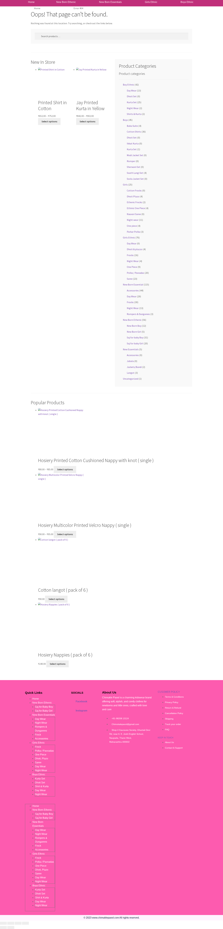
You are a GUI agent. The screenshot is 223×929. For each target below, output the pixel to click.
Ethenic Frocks (134, 202)
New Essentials (131, 349)
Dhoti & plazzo (134, 249)
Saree (130, 278)
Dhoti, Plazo (41, 758)
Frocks (130, 255)
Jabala (130, 361)
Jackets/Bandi (134, 366)
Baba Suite (132, 125)
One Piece (132, 266)
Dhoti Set (132, 96)
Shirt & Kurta (42, 786)
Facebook (81, 701)
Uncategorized (130, 378)
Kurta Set (132, 102)
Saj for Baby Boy (44, 706)
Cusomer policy (169, 692)
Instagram (81, 710)
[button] (67, 2)
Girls (125, 184)
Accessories (133, 290)
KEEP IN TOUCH (165, 738)
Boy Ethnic (128, 84)
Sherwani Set (133, 166)
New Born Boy (134, 325)
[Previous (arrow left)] (3, 927)
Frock (38, 734)
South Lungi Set (135, 172)
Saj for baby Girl (135, 343)
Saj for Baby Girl (43, 710)
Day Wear (131, 90)
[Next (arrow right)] (10, 927)
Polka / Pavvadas (135, 272)
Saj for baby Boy (135, 337)
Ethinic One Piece (136, 208)
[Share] (18, 923)
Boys (125, 119)
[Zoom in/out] (3, 923)
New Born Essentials (110, 2)
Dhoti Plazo (133, 196)
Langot (130, 372)
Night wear (132, 219)
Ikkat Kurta (133, 143)
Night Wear (133, 108)
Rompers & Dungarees (138, 314)
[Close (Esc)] (25, 923)
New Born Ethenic (66, 2)
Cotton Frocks (134, 190)
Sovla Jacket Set (135, 178)
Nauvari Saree (134, 214)
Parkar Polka (133, 231)
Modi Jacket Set (135, 155)
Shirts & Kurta (134, 113)
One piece (132, 225)
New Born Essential (133, 284)
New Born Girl (134, 331)
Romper (131, 161)
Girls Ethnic (151, 2)
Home (31, 2)
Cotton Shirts (134, 131)
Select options (49, 121)
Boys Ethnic (187, 2)
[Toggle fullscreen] (10, 923)
